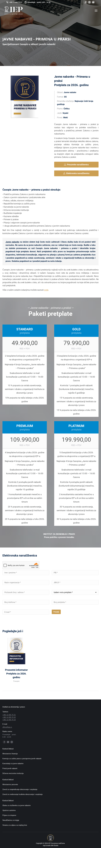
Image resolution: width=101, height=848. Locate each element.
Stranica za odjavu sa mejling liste (14, 825)
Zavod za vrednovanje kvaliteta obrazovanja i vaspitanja (22, 794)
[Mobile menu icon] (96, 10)
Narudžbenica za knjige (10, 820)
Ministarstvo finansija (10, 754)
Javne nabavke (12, 242)
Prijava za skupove (9, 815)
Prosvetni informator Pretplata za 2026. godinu (16, 673)
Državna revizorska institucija (13, 773)
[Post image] (16, 651)
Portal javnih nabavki (9, 768)
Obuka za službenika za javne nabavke (16, 805)
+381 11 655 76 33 (9, 720)
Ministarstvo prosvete (10, 784)
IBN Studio (54, 845)
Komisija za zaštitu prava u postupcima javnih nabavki (21, 759)
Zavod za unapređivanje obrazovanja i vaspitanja (19, 789)
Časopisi (16, 681)
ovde (46, 290)
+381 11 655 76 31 (15, 2)
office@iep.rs (7, 727)
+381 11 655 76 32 (9, 717)
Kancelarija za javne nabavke (12, 763)
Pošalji (56, 612)
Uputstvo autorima (9, 810)
